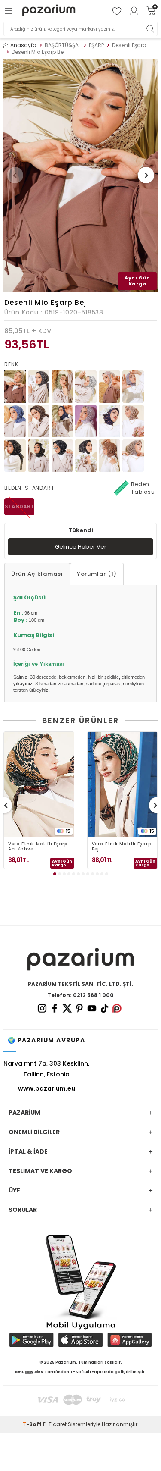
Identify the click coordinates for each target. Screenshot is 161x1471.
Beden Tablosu (143, 488)
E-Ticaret (55, 1424)
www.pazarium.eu (46, 1088)
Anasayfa (23, 45)
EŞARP (96, 45)
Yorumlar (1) (97, 574)
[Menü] (9, 10)
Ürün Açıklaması (37, 574)
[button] (15, 175)
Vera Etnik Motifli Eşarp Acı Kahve (37, 846)
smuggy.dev (29, 1371)
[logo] (49, 11)
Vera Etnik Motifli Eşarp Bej (121, 846)
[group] (80, 175)
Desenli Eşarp (129, 45)
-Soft (32, 1424)
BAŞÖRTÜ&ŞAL (63, 45)
